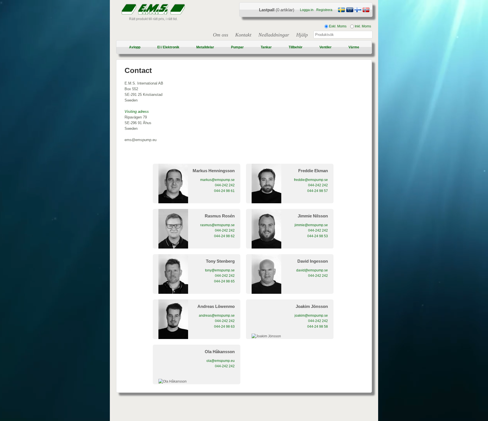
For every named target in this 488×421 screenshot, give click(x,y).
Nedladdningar (273, 35)
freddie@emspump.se (311, 180)
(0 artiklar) (276, 9)
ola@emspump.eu (220, 361)
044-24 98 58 (317, 327)
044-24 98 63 (224, 327)
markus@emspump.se (217, 180)
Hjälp (302, 35)
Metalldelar (205, 47)
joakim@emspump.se (311, 316)
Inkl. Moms (362, 26)
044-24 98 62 (224, 236)
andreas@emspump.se (217, 316)
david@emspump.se (312, 270)
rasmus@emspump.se (217, 225)
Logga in (306, 10)
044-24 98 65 (224, 281)
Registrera (324, 10)
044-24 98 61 (224, 191)
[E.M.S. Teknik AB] (341, 10)
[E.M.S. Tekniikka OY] (357, 10)
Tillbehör (295, 47)
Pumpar (237, 47)
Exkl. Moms (337, 26)
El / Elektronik (168, 47)
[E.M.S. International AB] (349, 10)
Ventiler (325, 47)
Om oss (220, 35)
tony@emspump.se (220, 270)
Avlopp (134, 47)
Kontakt (243, 35)
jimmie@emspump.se (311, 225)
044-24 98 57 (317, 191)
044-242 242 (225, 185)
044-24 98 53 (317, 236)
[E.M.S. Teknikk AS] (366, 10)
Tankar (266, 47)
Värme (353, 47)
